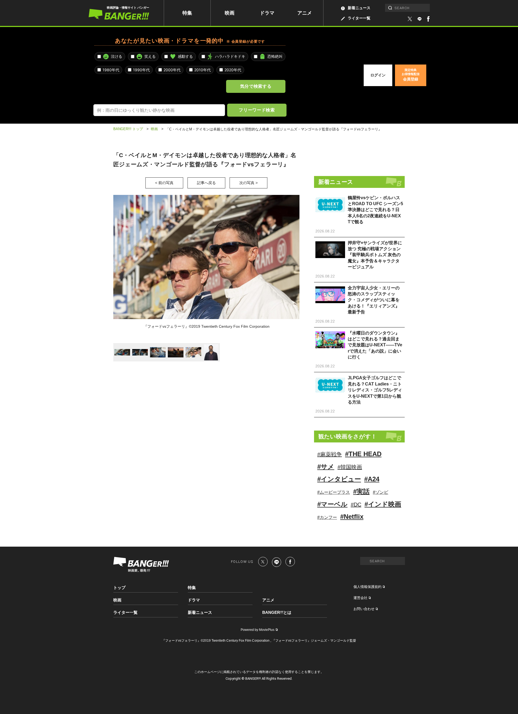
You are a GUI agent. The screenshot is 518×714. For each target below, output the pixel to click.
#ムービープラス (333, 492)
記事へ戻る (206, 183)
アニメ (304, 13)
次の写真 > (248, 183)
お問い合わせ (363, 609)
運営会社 (360, 598)
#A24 (371, 479)
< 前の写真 (164, 183)
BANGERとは (276, 612)
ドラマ (267, 13)
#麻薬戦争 (329, 454)
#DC (356, 504)
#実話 (361, 491)
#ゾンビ (380, 492)
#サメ (325, 466)
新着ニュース (359, 8)
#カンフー (327, 517)
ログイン (378, 75)
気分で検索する (255, 86)
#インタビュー (339, 479)
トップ (119, 587)
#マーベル (332, 504)
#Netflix (351, 516)
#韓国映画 (350, 467)
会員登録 (411, 74)
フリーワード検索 (257, 110)
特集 (187, 13)
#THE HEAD (363, 454)
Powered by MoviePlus (257, 630)
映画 (229, 13)
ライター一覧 (359, 18)
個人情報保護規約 (367, 587)
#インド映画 (382, 504)
